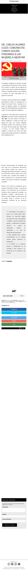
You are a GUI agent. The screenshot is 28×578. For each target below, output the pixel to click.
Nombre (4, 514)
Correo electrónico (6, 519)
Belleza (14, 7)
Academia (9, 261)
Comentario (5, 507)
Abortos (24, 301)
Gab (14, 324)
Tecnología (14, 5)
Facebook (14, 309)
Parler (14, 321)
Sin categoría (16, 301)
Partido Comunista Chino (10, 302)
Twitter (14, 313)
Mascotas (14, 8)
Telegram (14, 318)
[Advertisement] (14, 28)
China (3, 302)
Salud (14, 12)
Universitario (14, 10)
